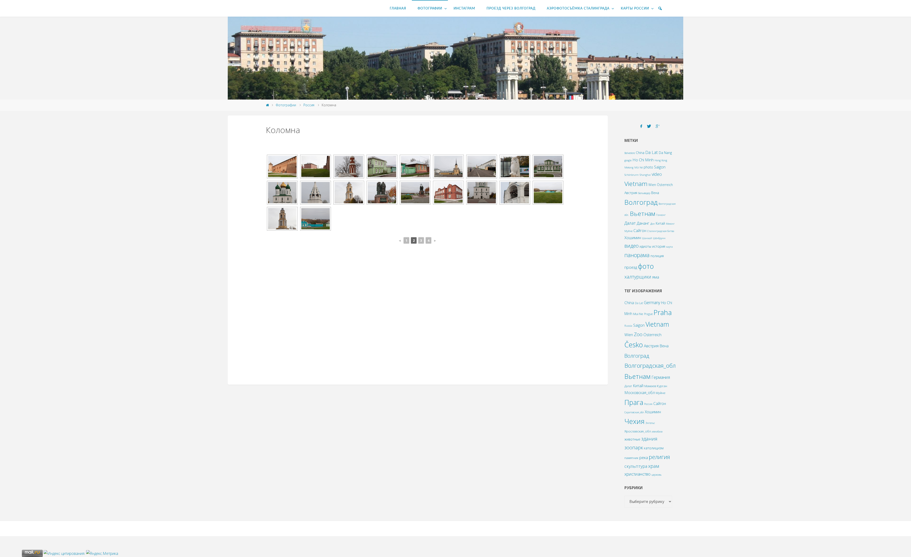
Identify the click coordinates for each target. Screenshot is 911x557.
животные (632, 439)
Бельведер (644, 193)
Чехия (634, 421)
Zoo (638, 334)
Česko (633, 344)
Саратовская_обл (634, 412)
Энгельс (650, 423)
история (658, 246)
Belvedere (629, 153)
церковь (656, 474)
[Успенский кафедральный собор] (282, 192)
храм (653, 466)
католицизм (654, 448)
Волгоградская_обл (650, 365)
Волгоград (641, 202)
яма (655, 277)
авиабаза (657, 431)
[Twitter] (649, 126)
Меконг (670, 223)
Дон (652, 223)
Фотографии (286, 105)
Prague (648, 314)
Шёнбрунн (659, 238)
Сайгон (639, 230)
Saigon (659, 167)
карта (669, 246)
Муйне (628, 231)
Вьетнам (642, 213)
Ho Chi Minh (643, 159)
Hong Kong (661, 160)
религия (659, 457)
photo (648, 167)
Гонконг (661, 215)
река (643, 457)
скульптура (635, 466)
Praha (663, 312)
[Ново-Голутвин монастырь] (481, 166)
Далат (630, 223)
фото (646, 266)
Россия (308, 105)
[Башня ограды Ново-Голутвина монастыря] (448, 166)
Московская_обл (639, 392)
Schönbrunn (631, 174)
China (640, 152)
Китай (660, 223)
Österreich (665, 184)
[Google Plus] (657, 126)
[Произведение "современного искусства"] (515, 166)
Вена (655, 192)
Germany (652, 302)
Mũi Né (638, 167)
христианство (637, 474)
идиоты (645, 246)
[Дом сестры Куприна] (548, 166)
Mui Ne (638, 314)
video (657, 174)
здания (649, 439)
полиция (657, 256)
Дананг (643, 223)
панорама (637, 255)
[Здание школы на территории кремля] (448, 192)
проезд (630, 267)
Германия (660, 377)
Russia (628, 325)
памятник (631, 458)
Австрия (630, 192)
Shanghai (645, 174)
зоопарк (633, 447)
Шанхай (647, 238)
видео (631, 245)
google (628, 160)
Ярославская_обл (637, 431)
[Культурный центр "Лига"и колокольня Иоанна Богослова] (315, 166)
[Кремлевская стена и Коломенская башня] (282, 166)
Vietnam (635, 183)
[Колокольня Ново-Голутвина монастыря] (349, 192)
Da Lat (651, 152)
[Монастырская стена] (349, 166)
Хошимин (632, 237)
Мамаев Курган (655, 386)
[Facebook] (641, 126)
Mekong (628, 167)
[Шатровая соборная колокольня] (315, 192)
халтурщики (637, 277)
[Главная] (267, 105)
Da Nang (665, 152)
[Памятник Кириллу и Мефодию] (382, 192)
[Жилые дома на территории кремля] (382, 166)
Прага (633, 402)
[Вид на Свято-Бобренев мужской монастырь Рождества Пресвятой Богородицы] (315, 218)
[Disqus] (418, 315)
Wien (652, 184)
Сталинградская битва (660, 231)
